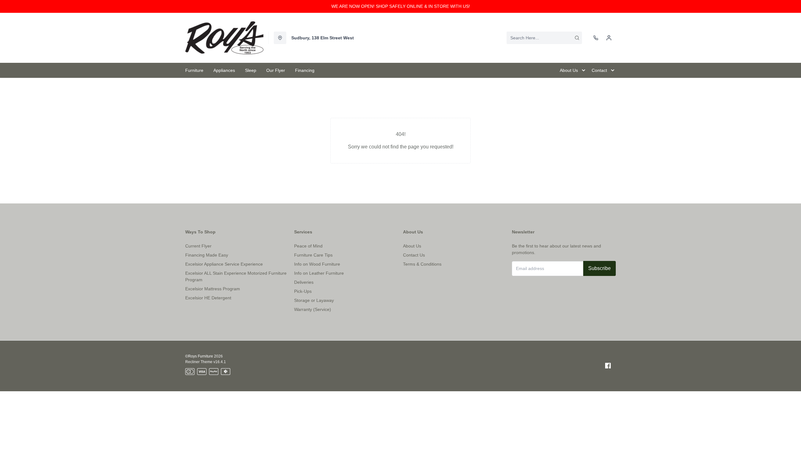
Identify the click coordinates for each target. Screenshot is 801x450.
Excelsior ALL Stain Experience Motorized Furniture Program (236, 276)
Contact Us (414, 255)
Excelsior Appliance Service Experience (224, 264)
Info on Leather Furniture (319, 273)
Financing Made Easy (206, 255)
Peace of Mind (308, 245)
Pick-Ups (303, 291)
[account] (609, 38)
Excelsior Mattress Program (212, 288)
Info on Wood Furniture (317, 264)
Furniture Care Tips (313, 255)
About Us (412, 245)
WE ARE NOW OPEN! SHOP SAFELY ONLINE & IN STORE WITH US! (400, 6)
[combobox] (544, 38)
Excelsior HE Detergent (208, 297)
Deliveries (304, 282)
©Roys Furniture (199, 356)
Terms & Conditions (422, 264)
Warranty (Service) (312, 309)
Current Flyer (198, 245)
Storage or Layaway (314, 300)
